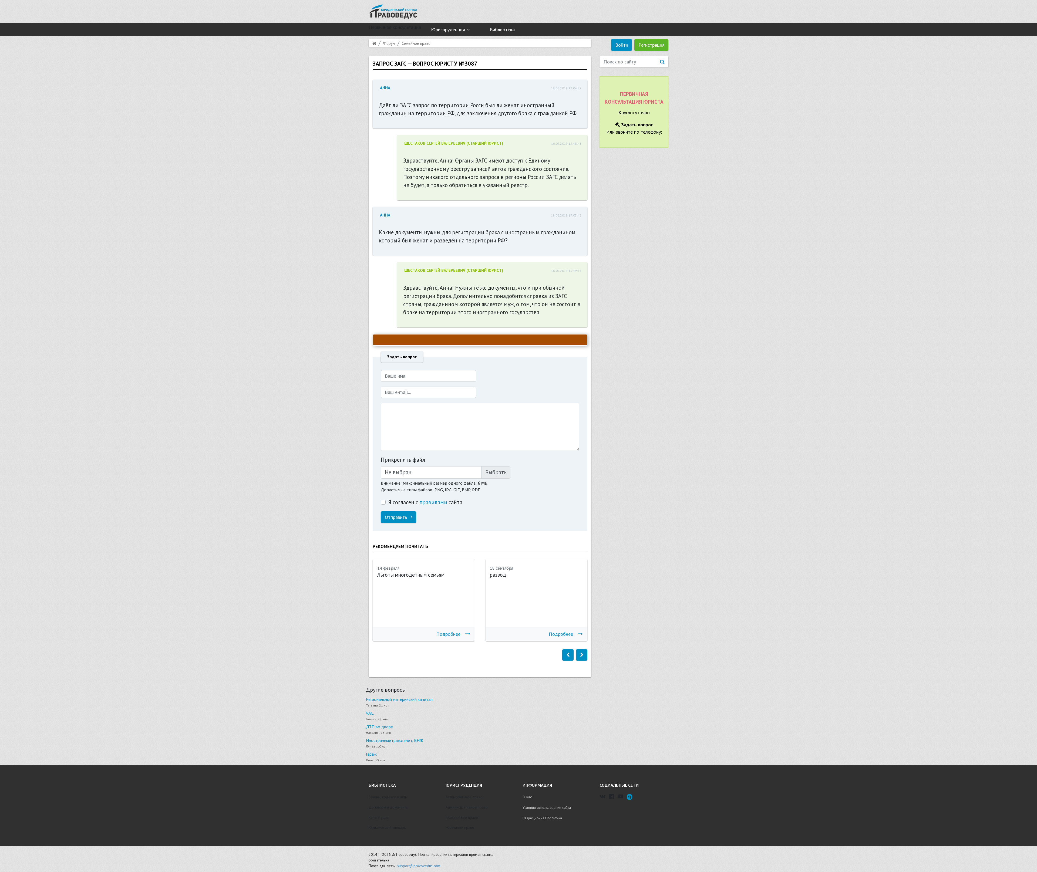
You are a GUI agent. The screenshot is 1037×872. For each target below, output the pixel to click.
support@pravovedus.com (418, 865)
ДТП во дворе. (380, 726)
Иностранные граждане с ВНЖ (394, 740)
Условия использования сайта (547, 807)
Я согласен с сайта (425, 502)
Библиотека (502, 29)
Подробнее (448, 634)
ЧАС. (370, 713)
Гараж (371, 754)
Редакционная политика (542, 818)
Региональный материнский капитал (399, 699)
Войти (621, 45)
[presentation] (568, 655)
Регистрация (651, 45)
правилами (433, 502)
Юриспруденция (448, 29)
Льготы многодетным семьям (411, 575)
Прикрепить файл (403, 459)
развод (498, 575)
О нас (527, 797)
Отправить (396, 517)
